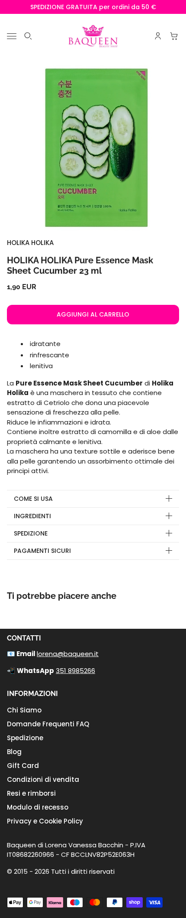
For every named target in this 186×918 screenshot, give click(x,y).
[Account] (158, 36)
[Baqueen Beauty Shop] (93, 36)
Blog (14, 751)
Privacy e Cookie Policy (45, 821)
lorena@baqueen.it (68, 653)
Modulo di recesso (37, 807)
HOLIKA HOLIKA (30, 242)
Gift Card (23, 765)
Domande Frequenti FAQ (48, 724)
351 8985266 (75, 670)
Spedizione (25, 737)
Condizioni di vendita (43, 779)
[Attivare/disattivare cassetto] (11, 36)
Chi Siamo (24, 710)
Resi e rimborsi (31, 793)
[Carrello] (174, 36)
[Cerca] (28, 36)
